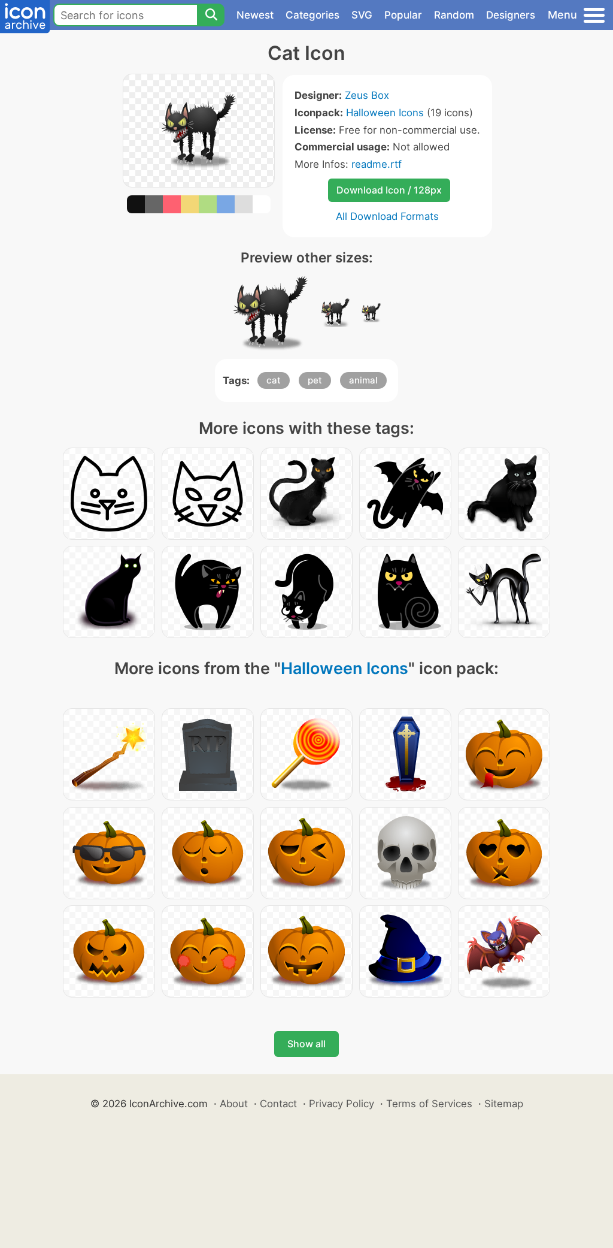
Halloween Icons (385, 113)
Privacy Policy (341, 1104)
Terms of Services (429, 1104)
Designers (510, 15)
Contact (278, 1104)
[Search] (210, 15)
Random (454, 15)
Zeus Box (367, 95)
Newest (255, 15)
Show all (306, 1044)
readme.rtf (376, 164)
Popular (403, 15)
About (234, 1104)
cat (273, 380)
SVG (361, 15)
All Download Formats (387, 216)
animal (363, 380)
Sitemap (503, 1104)
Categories (312, 15)
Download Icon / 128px (389, 190)
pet (315, 380)
